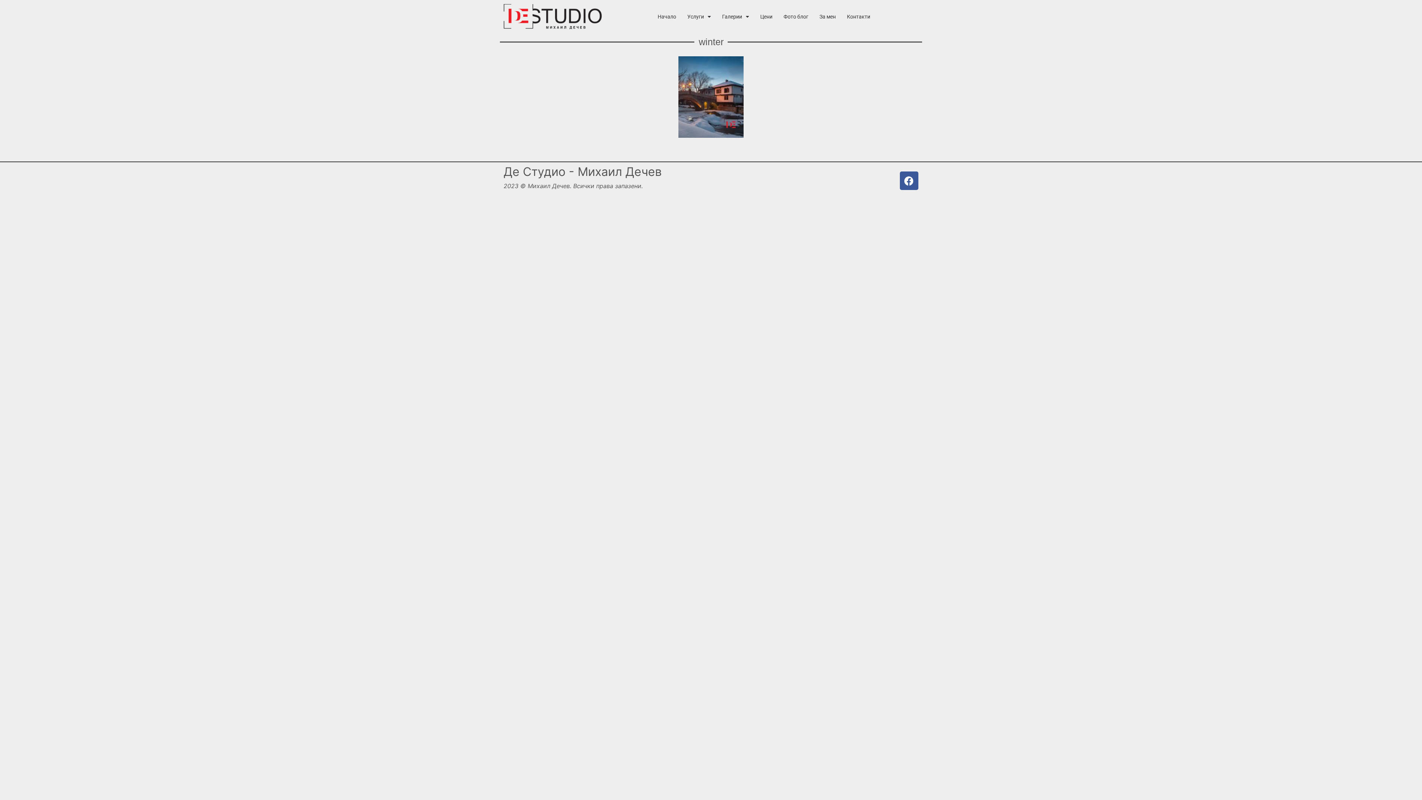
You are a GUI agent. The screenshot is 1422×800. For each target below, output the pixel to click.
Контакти (858, 17)
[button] (699, 17)
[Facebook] (909, 180)
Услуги (695, 17)
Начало (667, 17)
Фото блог (796, 17)
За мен (828, 17)
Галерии (732, 17)
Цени (766, 17)
